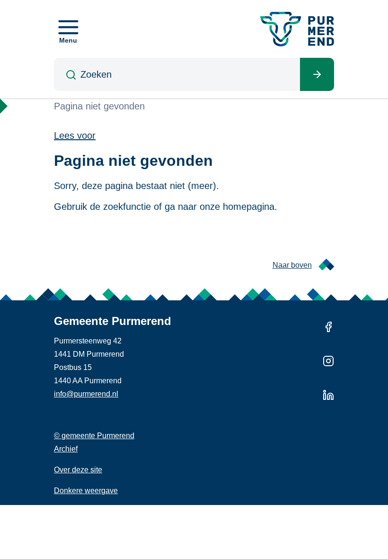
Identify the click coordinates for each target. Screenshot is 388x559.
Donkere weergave (86, 491)
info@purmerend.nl (86, 394)
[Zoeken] (317, 74)
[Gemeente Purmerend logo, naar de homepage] (297, 29)
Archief (66, 449)
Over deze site (78, 470)
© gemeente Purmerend (94, 436)
